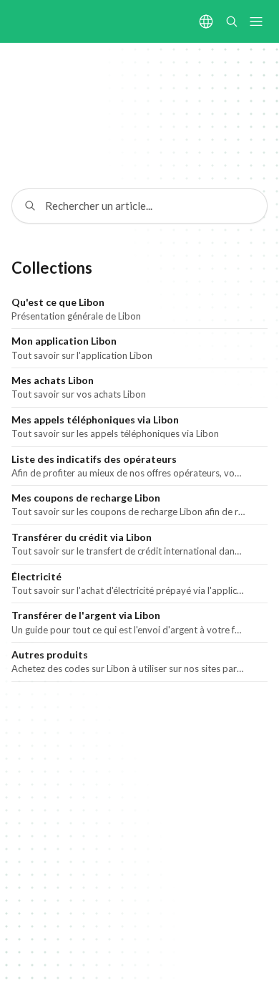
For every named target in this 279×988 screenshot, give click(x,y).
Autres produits (49, 654)
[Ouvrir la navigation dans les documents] (256, 21)
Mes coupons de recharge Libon (85, 497)
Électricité (36, 576)
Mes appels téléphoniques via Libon (95, 419)
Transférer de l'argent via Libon (85, 615)
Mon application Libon (64, 341)
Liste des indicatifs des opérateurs (94, 459)
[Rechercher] (231, 21)
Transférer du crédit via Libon (81, 537)
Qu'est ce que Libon (57, 302)
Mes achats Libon (52, 380)
